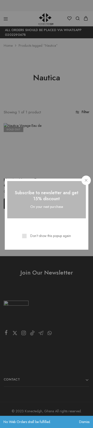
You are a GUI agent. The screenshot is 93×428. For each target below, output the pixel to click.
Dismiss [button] (84, 421)
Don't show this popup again (50, 235)
